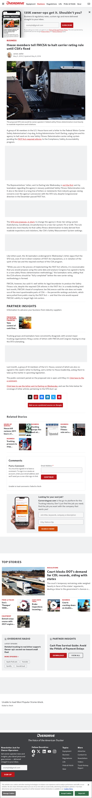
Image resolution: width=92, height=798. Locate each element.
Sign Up (8, 774)
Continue (49, 477)
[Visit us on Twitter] (39, 751)
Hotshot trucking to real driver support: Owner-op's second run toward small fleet (22, 649)
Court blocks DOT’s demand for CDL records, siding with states (67, 575)
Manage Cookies (8, 793)
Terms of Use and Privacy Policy (58, 30)
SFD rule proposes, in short (23, 221)
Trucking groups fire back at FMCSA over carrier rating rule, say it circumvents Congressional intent (37, 430)
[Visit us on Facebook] (33, 751)
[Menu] (3, 3)
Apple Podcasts (11, 662)
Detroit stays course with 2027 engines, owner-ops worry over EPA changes (8, 622)
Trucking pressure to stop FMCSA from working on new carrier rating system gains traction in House (12, 444)
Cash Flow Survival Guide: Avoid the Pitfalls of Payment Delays (68, 647)
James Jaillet (18, 53)
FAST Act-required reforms (30, 139)
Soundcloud (20, 666)
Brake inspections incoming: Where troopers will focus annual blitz (38, 607)
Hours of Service (8, 425)
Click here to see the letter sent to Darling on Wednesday (32, 386)
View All (75, 655)
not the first (68, 185)
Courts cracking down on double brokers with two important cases (69, 605)
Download (58, 655)
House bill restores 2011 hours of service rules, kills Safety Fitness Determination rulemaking (10, 431)
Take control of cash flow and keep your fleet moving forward (11, 326)
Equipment (6, 616)
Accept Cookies (66, 793)
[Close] (88, 784)
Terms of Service (57, 31)
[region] (46, 789)
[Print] (30, 397)
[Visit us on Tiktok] (33, 755)
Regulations (52, 568)
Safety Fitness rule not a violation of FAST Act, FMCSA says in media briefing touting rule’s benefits (65, 430)
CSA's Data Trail (36, 600)
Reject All (81, 793)
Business (11, 40)
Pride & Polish (8, 600)
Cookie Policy (68, 789)
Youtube (25, 662)
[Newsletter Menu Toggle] (89, 3)
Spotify (9, 666)
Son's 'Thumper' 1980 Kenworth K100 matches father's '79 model (8, 605)
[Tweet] (53, 397)
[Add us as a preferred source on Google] (36, 397)
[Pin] (59, 397)
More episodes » (11, 657)
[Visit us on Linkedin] (44, 751)
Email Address (47, 466)
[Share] (41, 397)
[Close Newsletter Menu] (89, 12)
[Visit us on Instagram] (54, 751)
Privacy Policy (45, 31)
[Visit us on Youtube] (49, 751)
